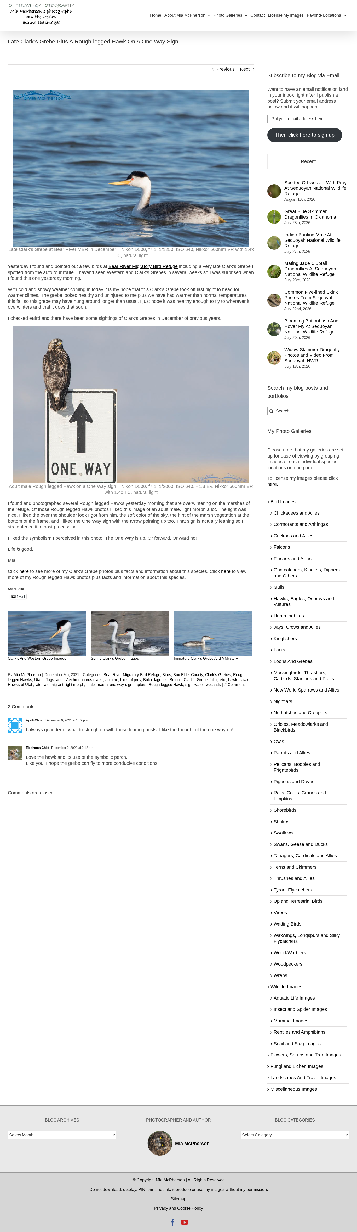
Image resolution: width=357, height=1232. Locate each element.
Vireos (280, 912)
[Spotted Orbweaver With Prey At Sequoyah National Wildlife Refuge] (274, 187)
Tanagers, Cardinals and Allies (305, 855)
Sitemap (178, 1199)
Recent (308, 161)
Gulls (279, 587)
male (90, 684)
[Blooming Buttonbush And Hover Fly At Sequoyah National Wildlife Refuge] (274, 325)
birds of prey (130, 679)
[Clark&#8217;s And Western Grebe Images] (47, 633)
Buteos (176, 679)
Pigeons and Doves (294, 781)
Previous (225, 69)
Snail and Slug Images (297, 1043)
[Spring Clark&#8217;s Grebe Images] (130, 633)
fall (212, 679)
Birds (166, 674)
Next (245, 69)
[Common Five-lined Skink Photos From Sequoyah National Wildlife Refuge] (274, 296)
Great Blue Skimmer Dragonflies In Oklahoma (310, 214)
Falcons (282, 547)
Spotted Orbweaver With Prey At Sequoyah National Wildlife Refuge (315, 188)
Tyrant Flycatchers (293, 890)
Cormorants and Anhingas (301, 524)
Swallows (283, 832)
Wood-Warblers (290, 952)
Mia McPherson (27, 674)
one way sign (121, 684)
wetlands (213, 684)
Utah (38, 679)
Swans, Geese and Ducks (301, 844)
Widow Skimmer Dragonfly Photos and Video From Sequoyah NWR (312, 355)
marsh (102, 684)
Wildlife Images (286, 986)
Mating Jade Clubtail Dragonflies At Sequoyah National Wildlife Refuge (310, 269)
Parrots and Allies (292, 752)
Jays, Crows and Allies (297, 627)
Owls (279, 741)
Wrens (280, 975)
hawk (232, 679)
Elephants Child (37, 748)
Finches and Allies (293, 558)
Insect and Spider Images (300, 1009)
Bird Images (283, 501)
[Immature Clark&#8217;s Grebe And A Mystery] (213, 633)
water (199, 684)
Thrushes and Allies (294, 878)
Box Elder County (188, 674)
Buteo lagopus (155, 679)
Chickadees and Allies (297, 513)
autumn (111, 679)
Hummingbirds (289, 615)
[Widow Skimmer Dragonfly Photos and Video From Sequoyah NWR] (274, 353)
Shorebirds (285, 810)
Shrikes (281, 821)
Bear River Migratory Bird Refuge (131, 674)
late (38, 684)
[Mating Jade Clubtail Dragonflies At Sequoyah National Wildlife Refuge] (274, 267)
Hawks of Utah (20, 684)
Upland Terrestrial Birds (298, 901)
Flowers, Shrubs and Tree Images (305, 1054)
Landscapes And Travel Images (303, 1077)
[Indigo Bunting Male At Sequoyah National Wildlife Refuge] (274, 239)
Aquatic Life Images (294, 998)
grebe (221, 679)
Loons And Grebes (293, 661)
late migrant (53, 684)
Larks (279, 650)
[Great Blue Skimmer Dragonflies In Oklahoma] (274, 213)
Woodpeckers (288, 964)
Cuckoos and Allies (293, 535)
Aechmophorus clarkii (84, 679)
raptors (140, 684)
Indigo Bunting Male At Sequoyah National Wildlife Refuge (312, 240)
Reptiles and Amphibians (299, 1032)
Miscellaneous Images (293, 1089)
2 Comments (235, 684)
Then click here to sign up (305, 135)
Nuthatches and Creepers (300, 712)
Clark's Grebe (196, 679)
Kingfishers (285, 638)
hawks (245, 679)
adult (60, 679)
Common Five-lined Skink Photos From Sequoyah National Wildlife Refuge (311, 297)
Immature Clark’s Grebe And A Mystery (206, 658)
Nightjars (283, 701)
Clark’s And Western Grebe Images (37, 658)
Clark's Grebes (218, 674)
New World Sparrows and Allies (306, 690)
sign (188, 684)
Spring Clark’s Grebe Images (115, 658)
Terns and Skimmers (295, 867)
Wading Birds (287, 924)
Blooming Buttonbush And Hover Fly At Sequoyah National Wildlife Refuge (311, 326)
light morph (74, 684)
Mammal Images (291, 1020)
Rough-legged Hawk (165, 684)
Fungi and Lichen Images (296, 1066)
